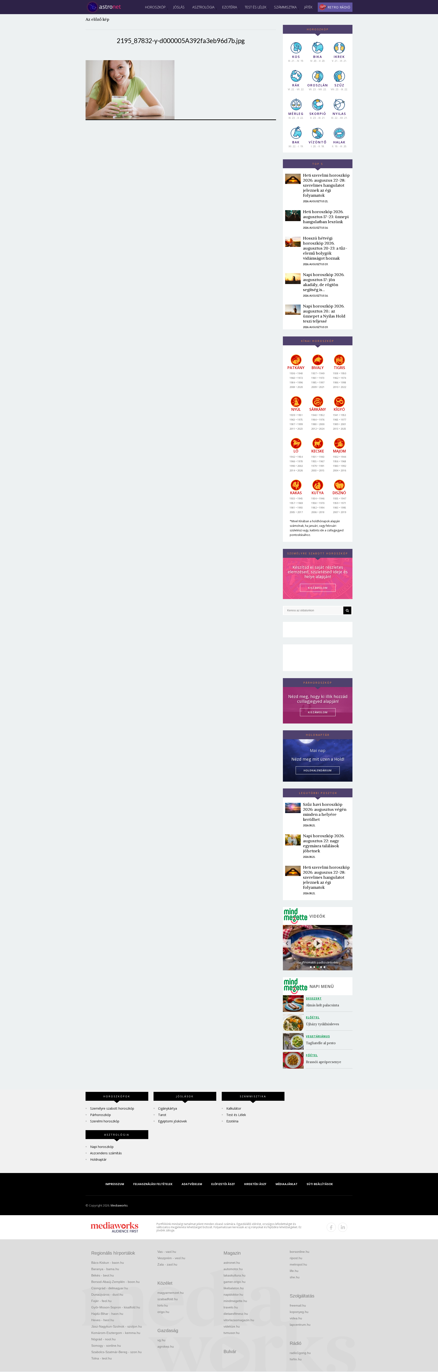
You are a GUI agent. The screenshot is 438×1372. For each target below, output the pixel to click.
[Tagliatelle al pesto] (294, 1041)
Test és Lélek (255, 7)
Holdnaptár (98, 1159)
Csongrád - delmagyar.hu (109, 1288)
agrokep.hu (165, 1346)
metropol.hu (298, 1264)
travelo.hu (231, 1307)
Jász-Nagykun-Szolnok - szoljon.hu (116, 1326)
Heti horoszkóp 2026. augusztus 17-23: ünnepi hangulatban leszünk (326, 216)
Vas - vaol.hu (166, 1251)
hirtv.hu (162, 1305)
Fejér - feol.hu (101, 1301)
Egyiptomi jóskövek (172, 1121)
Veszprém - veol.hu (171, 1258)
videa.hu (296, 1318)
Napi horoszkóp (102, 1147)
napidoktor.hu (233, 1294)
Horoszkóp (155, 7)
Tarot (162, 1115)
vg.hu (161, 1340)
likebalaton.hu (234, 1288)
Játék (308, 7)
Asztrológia (203, 7)
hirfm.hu (296, 1359)
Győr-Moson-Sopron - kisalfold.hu (115, 1307)
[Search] (347, 610)
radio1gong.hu (300, 1353)
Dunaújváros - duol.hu (107, 1294)
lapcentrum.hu (300, 1324)
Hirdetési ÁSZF (255, 1184)
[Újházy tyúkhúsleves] (294, 1022)
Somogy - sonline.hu (106, 1345)
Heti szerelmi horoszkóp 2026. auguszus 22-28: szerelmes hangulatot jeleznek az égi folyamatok (326, 185)
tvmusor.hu (232, 1333)
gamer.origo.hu (234, 1282)
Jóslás (179, 7)
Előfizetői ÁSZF (223, 1184)
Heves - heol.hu (102, 1320)
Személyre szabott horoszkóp (112, 1108)
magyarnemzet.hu (170, 1292)
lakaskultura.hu (234, 1275)
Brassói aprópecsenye (323, 1062)
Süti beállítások (320, 1184)
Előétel (313, 1017)
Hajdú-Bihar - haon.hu (107, 1313)
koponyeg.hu (299, 1312)
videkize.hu (232, 1326)
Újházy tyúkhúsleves (322, 1024)
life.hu (294, 1271)
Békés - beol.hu (102, 1275)
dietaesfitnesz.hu (236, 1313)
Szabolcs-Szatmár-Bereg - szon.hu (116, 1352)
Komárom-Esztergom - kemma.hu (115, 1333)
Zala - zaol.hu (167, 1264)
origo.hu (163, 1312)
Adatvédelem (192, 1184)
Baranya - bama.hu (105, 1269)
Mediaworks (119, 1205)
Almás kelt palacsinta (322, 1005)
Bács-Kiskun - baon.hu (107, 1262)
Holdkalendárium (318, 770)
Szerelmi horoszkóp (104, 1121)
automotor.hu (233, 1269)
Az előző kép (97, 19)
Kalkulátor (233, 1108)
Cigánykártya (167, 1108)
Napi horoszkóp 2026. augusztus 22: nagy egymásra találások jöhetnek (323, 843)
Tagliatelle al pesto (321, 1043)
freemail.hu (298, 1305)
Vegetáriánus (318, 1036)
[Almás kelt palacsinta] (294, 1003)
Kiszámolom (318, 712)
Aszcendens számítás (106, 1153)
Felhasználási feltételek (152, 1184)
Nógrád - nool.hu (103, 1339)
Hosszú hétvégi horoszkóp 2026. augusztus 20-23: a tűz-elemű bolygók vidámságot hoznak (325, 248)
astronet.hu (232, 1262)
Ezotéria (229, 7)
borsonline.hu (299, 1251)
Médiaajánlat (286, 1184)
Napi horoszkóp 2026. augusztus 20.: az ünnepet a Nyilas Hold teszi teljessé (324, 313)
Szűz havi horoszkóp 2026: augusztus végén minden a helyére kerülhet (324, 812)
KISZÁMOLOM (318, 587)
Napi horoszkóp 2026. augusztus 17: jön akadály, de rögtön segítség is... (323, 282)
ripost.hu (296, 1258)
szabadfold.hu (167, 1299)
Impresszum (114, 1184)
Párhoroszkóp (100, 1115)
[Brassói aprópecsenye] (294, 1060)
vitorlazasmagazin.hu (239, 1320)
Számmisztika (285, 7)
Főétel (312, 1055)
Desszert (314, 998)
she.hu (295, 1277)
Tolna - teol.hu (101, 1358)
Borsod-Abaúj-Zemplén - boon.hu (115, 1282)
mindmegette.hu (235, 1301)
